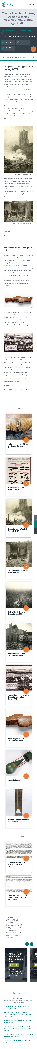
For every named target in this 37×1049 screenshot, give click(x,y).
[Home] (8, 4)
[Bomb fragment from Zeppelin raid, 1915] (18, 300)
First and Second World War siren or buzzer (19, 808)
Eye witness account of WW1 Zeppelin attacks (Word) (19, 857)
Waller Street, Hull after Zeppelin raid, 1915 (19, 642)
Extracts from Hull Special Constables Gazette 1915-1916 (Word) (19, 891)
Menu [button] (30, 4)
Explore (16, 965)
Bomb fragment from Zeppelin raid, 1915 (19, 727)
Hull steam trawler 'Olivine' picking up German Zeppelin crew (19, 434)
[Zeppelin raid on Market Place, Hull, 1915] (18, 149)
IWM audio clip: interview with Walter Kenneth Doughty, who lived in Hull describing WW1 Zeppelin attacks (18, 1014)
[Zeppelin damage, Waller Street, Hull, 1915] (18, 211)
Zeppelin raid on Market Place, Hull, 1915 (19, 518)
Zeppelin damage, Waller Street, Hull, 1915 (19, 559)
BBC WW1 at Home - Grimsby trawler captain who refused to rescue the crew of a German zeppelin (17, 1028)
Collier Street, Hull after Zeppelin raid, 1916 (19, 601)
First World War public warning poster (19, 476)
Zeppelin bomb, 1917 (19, 768)
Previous (27, 944)
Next (31, 944)
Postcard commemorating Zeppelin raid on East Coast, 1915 (19, 685)
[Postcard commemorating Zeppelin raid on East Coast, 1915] (18, 342)
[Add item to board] (33, 49)
